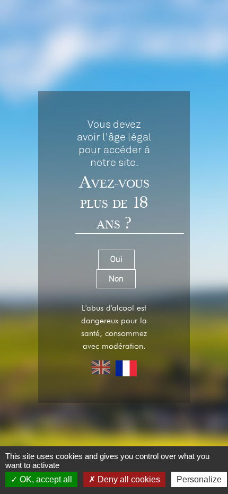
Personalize (199, 479)
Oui (116, 259)
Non (116, 279)
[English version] (101, 368)
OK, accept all (44, 479)
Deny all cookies (127, 479)
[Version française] (126, 368)
